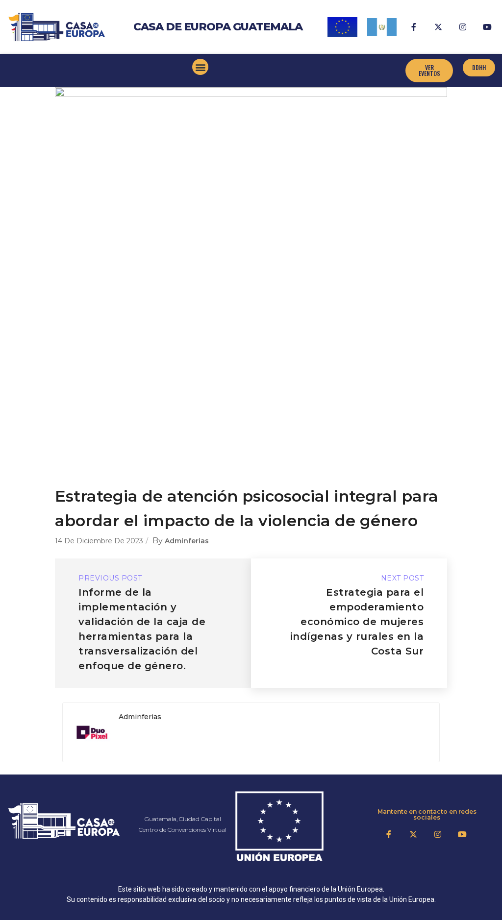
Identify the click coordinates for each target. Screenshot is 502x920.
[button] (200, 67)
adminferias (187, 540)
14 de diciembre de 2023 (99, 540)
